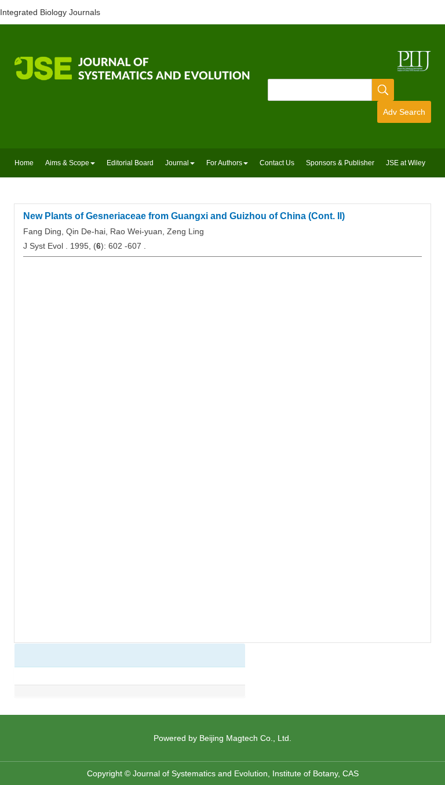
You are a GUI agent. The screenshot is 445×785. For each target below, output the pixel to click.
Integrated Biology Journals (50, 12)
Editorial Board (130, 163)
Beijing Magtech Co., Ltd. (245, 738)
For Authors (224, 163)
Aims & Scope (67, 163)
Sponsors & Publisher (340, 163)
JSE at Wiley (405, 163)
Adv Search (404, 112)
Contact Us (277, 163)
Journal (177, 163)
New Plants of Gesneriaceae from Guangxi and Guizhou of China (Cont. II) (184, 216)
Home (24, 163)
